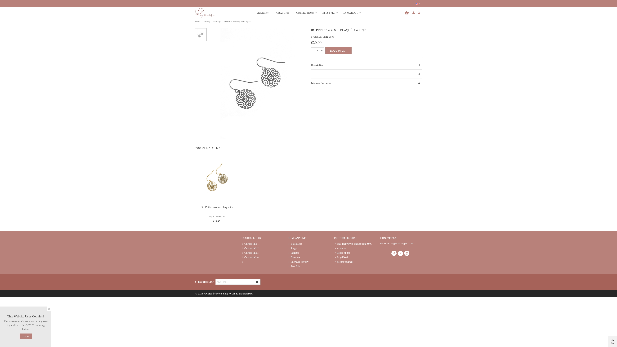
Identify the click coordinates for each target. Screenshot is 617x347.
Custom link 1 (251, 243)
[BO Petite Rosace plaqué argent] (257, 83)
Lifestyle (328, 12)
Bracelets (295, 257)
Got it (26, 336)
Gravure (282, 12)
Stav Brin (295, 266)
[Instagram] (406, 253)
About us (341, 248)
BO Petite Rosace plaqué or (216, 207)
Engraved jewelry (299, 261)
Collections (305, 12)
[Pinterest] (400, 253)
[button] (418, 3)
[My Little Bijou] (205, 13)
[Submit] (257, 282)
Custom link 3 (251, 252)
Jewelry (263, 12)
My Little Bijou (326, 36)
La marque (350, 12)
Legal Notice (343, 257)
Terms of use (343, 252)
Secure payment (345, 261)
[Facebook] (394, 253)
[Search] (419, 12)
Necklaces (296, 243)
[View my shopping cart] (407, 12)
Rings (294, 248)
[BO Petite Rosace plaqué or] (216, 178)
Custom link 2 (251, 248)
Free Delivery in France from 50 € (354, 243)
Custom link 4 (251, 257)
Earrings (295, 252)
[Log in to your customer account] (413, 12)
